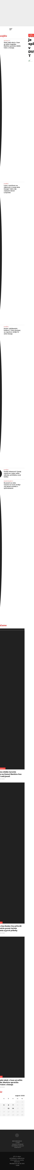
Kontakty (17, 1147)
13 (8, 1108)
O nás (18, 1142)
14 (13, 1108)
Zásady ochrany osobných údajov (18, 1145)
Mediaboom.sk (17, 1141)
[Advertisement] (17, 13)
